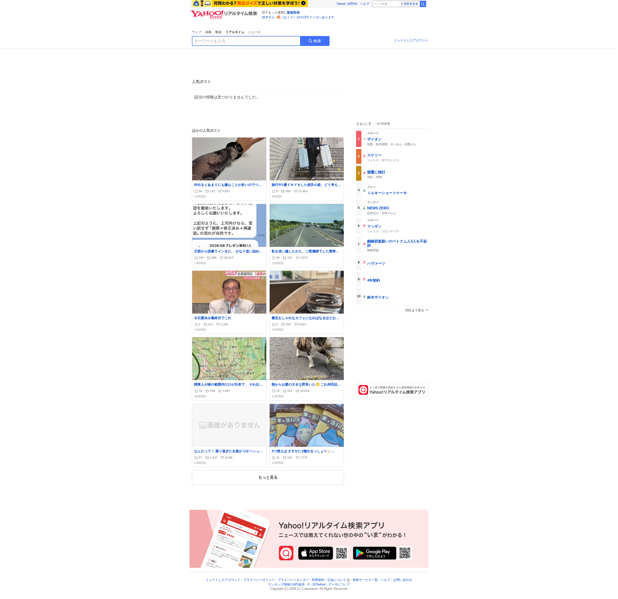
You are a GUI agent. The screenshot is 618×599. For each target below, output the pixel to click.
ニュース (254, 32)
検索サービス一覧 (365, 580)
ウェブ (196, 32)
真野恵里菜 (411, 4)
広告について (336, 580)
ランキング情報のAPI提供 (286, 584)
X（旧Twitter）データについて (329, 584)
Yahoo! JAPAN (346, 4)
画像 (208, 32)
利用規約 (318, 580)
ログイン (268, 17)
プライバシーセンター (293, 580)
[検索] (423, 4)
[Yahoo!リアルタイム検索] (225, 12)
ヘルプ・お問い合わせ (396, 580)
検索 (317, 41)
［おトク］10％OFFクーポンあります (307, 17)
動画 (218, 32)
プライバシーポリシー (259, 580)
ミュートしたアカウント (411, 40)
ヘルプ (364, 4)
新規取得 (293, 12)
